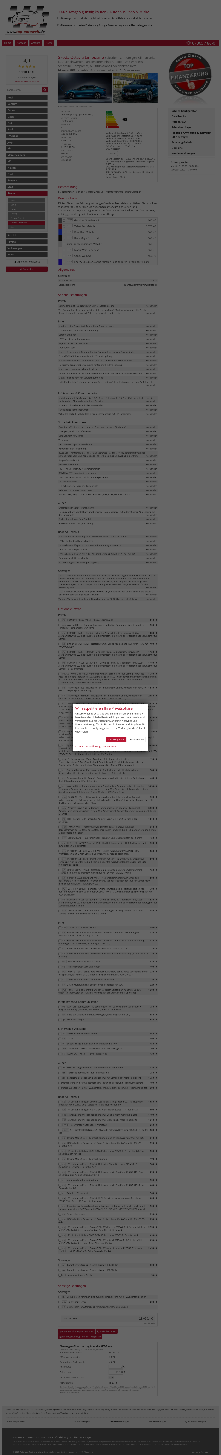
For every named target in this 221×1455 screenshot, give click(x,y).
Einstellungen (137, 739)
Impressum (109, 746)
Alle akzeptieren (116, 739)
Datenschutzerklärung (88, 746)
